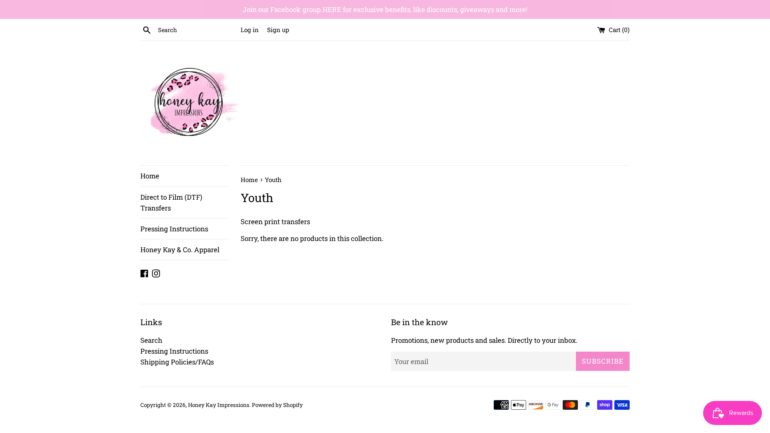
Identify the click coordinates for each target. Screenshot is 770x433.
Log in (250, 30)
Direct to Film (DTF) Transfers (171, 202)
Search (151, 340)
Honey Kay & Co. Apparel (179, 249)
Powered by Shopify (277, 405)
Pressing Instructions (174, 228)
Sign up (278, 30)
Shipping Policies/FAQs (177, 361)
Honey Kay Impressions (218, 405)
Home (149, 175)
